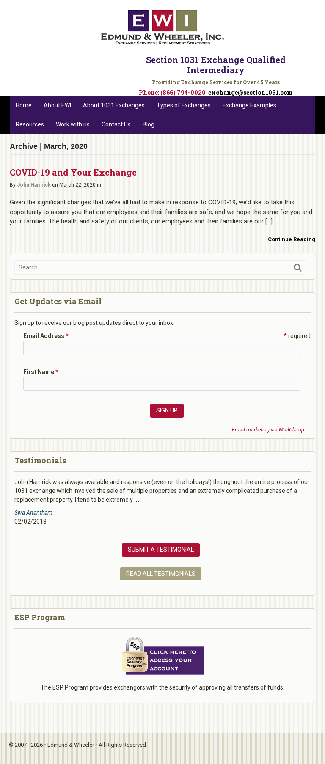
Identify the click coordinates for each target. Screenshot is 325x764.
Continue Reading (291, 239)
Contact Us (116, 124)
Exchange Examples (249, 105)
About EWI (57, 105)
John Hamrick (34, 185)
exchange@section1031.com (250, 92)
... (136, 499)
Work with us (73, 124)
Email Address (46, 336)
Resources (30, 124)
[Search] (297, 267)
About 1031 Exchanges (114, 105)
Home (24, 105)
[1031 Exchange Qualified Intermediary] (162, 41)
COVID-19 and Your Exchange (73, 172)
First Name (40, 371)
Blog (148, 124)
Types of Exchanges (184, 105)
